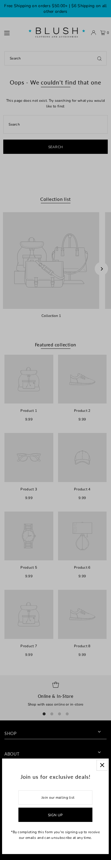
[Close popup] (102, 765)
